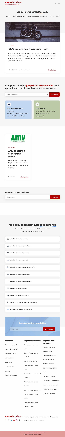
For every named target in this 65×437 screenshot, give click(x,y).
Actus (52, 16)
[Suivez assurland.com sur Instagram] (17, 420)
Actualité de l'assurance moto (19, 260)
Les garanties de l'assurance (51, 380)
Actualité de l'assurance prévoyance (21, 281)
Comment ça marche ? (11, 349)
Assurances (8, 362)
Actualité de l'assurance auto (19, 239)
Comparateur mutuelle (30, 361)
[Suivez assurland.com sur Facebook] (6, 420)
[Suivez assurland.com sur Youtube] (14, 420)
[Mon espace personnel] (55, 3)
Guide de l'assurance (19, 16)
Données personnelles (42, 417)
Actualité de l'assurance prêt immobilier (22, 267)
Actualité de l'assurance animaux (20, 274)
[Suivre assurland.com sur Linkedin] (11, 420)
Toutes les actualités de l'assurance (21, 309)
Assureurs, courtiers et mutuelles (37, 16)
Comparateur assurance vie (32, 390)
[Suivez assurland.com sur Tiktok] (19, 420)
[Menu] (59, 3)
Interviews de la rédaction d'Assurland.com (23, 302)
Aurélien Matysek (25, 70)
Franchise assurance (49, 376)
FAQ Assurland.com (11, 375)
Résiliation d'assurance (50, 389)
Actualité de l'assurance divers (19, 295)
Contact (7, 371)
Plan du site (41, 421)
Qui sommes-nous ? (11, 345)
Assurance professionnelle (51, 385)
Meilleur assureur (48, 364)
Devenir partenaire (10, 354)
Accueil (8, 16)
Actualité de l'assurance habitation (20, 246)
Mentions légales (29, 417)
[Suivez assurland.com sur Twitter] (8, 420)
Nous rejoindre (9, 358)
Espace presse (9, 367)
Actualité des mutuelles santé (19, 253)
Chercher (55, 197)
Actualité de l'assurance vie (18, 288)
